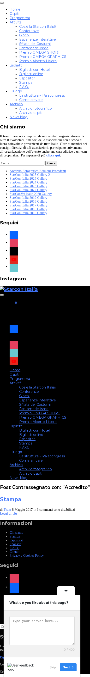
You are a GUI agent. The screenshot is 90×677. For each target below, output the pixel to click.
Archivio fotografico (35, 108)
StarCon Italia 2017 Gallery (28, 205)
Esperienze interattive (37, 39)
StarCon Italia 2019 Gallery (28, 198)
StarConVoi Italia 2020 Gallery (31, 194)
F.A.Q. (24, 87)
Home (15, 9)
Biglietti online (31, 74)
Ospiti (14, 13)
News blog (19, 117)
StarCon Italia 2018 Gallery (28, 201)
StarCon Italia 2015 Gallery (28, 213)
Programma (20, 18)
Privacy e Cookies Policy (27, 555)
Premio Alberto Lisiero (38, 61)
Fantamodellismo (33, 48)
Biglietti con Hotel (34, 69)
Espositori (27, 78)
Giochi (24, 35)
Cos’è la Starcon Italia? (37, 26)
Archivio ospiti (30, 113)
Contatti (15, 552)
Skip (53, 667)
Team (7, 509)
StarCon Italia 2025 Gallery (28, 178)
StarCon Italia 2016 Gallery (28, 209)
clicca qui (53, 155)
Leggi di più (8, 513)
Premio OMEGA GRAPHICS (42, 57)
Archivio (16, 104)
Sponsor (15, 544)
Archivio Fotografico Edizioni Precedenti (38, 171)
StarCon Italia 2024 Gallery (28, 182)
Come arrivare (31, 100)
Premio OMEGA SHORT (39, 52)
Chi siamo (16, 532)
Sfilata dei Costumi (35, 44)
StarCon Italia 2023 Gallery (28, 186)
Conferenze (29, 31)
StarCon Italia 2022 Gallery (28, 190)
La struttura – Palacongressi (42, 95)
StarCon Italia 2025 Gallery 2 (30, 175)
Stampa (25, 82)
